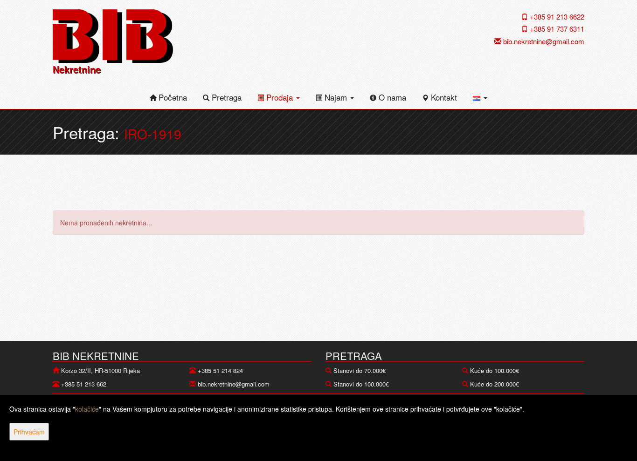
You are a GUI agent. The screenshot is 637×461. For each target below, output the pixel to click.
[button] (480, 97)
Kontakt (443, 97)
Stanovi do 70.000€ (359, 370)
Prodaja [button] (279, 97)
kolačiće (87, 409)
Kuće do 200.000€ (494, 384)
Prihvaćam (29, 431)
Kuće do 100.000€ (494, 370)
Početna (171, 97)
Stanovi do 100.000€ (361, 384)
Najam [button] (335, 97)
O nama (391, 97)
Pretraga (225, 97)
